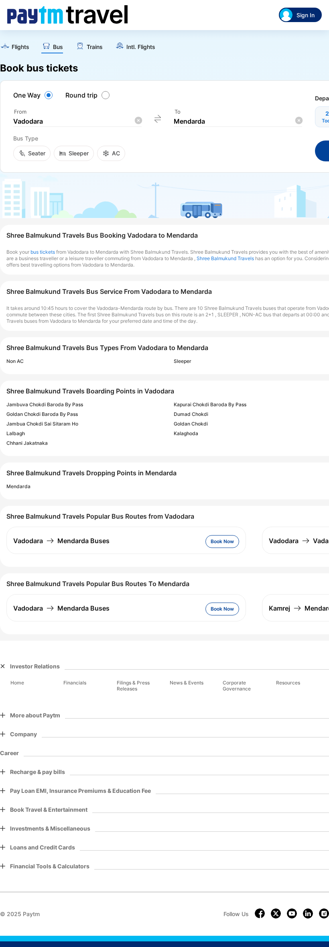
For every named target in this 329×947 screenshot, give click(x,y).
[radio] (34, 95)
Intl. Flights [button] (140, 47)
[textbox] (77, 121)
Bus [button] (58, 47)
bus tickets (42, 252)
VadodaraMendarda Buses (61, 541)
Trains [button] (95, 47)
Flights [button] (20, 47)
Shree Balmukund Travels (225, 258)
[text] (14, 47)
